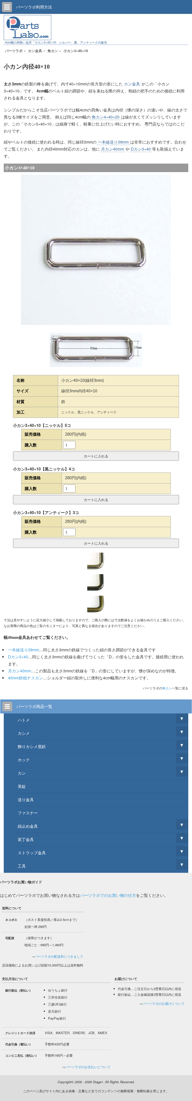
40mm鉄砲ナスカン (25, 678)
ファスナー (28, 813)
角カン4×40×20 (106, 117)
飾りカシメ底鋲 (32, 746)
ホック (24, 760)
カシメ (24, 733)
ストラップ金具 (32, 852)
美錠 (22, 786)
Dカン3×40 (141, 149)
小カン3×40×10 (76, 50)
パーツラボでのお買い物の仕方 (108, 895)
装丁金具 (26, 839)
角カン (53, 50)
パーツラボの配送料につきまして (58, 956)
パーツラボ (13, 50)
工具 (22, 866)
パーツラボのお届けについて (163, 1003)
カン (22, 773)
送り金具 (26, 799)
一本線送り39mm (113, 142)
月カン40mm (112, 149)
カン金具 (35, 50)
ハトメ (24, 720)
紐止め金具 (28, 826)
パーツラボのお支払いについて (87, 1066)
